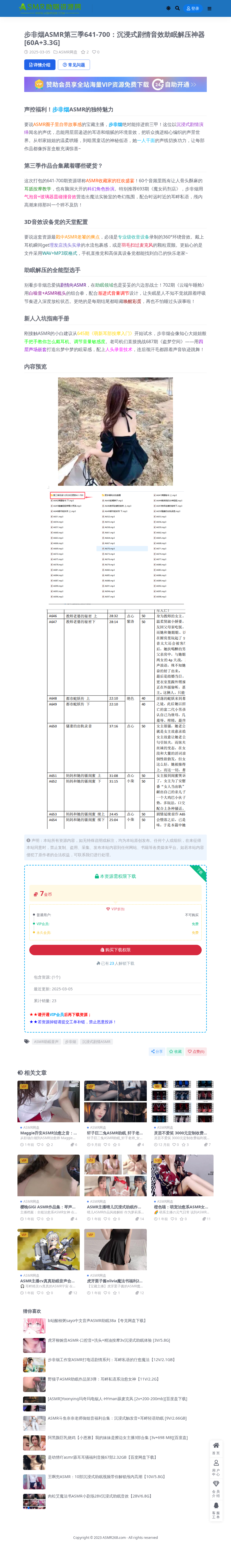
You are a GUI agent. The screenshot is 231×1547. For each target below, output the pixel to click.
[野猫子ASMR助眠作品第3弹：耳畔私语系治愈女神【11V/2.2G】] (34, 1384)
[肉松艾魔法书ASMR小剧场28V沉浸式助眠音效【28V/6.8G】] (34, 1501)
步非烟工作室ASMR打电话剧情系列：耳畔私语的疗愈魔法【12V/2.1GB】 (112, 1359)
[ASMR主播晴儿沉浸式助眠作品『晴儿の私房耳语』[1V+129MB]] (115, 1175)
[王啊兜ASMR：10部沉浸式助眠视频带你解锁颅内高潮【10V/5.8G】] (34, 1481)
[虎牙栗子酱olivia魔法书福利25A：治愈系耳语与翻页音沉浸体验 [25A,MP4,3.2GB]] (115, 1250)
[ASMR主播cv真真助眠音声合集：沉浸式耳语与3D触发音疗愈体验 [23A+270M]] (48, 1250)
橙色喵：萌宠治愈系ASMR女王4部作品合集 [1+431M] (181, 1209)
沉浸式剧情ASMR (96, 1041)
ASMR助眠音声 (46, 1041)
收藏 (178, 1051)
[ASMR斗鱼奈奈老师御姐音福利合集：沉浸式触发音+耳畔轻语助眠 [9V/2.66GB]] (34, 1423)
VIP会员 (57, 1014)
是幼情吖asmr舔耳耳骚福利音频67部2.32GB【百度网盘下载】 (103, 1457)
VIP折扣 (118, 909)
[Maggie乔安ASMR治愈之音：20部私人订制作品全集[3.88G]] (48, 1101)
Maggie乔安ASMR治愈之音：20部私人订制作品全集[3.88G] (48, 1135)
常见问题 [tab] (76, 65)
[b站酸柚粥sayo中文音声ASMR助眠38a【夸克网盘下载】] (34, 1325)
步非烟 (60, 109)
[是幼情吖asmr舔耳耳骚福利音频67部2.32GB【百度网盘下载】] (34, 1462)
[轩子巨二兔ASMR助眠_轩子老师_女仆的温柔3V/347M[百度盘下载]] (115, 1101)
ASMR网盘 (68, 52)
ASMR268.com (114, 1537)
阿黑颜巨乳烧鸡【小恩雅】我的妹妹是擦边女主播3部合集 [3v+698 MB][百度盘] (118, 1437)
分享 (159, 1051)
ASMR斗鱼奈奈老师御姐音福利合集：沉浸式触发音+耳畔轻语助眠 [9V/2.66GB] (117, 1418)
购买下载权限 (118, 950)
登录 (195, 8)
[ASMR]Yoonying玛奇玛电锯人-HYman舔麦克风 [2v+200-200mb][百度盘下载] (117, 1398)
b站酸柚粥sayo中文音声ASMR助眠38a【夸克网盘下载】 (98, 1320)
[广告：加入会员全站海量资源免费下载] (115, 86)
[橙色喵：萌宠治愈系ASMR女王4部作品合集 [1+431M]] (182, 1175)
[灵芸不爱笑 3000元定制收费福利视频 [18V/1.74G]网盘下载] (182, 1101)
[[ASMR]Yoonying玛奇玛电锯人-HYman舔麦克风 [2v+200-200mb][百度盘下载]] (34, 1404)
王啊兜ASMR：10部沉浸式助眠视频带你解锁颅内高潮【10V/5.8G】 (107, 1476)
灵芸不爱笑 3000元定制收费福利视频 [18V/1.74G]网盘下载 (181, 1135)
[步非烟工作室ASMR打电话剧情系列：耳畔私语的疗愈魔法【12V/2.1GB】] (34, 1364)
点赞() (198, 1051)
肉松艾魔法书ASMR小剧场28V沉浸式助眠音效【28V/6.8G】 (100, 1496)
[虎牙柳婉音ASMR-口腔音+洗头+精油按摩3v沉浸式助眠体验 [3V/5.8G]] (34, 1345)
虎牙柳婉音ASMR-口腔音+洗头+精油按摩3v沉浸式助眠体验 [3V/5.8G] (109, 1340)
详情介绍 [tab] (42, 65)
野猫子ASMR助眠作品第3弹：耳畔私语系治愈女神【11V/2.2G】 (104, 1379)
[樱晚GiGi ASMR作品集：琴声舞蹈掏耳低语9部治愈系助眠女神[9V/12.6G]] (48, 1175)
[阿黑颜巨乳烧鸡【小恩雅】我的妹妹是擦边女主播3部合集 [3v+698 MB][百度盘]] (34, 1442)
